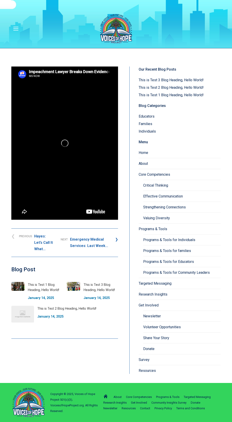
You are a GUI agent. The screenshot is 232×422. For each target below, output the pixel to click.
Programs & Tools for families (167, 251)
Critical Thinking (155, 185)
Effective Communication (163, 196)
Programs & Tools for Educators (168, 261)
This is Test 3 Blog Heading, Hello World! (171, 80)
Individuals (147, 131)
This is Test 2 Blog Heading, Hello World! (171, 87)
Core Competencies (154, 174)
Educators (147, 116)
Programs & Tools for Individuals (169, 240)
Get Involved (149, 305)
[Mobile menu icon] (15, 28)
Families (145, 124)
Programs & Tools (153, 229)
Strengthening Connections (164, 207)
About (143, 163)
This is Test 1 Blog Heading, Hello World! (171, 95)
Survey (144, 360)
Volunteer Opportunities (162, 327)
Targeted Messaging (155, 283)
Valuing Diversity (156, 218)
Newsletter (152, 316)
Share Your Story (156, 338)
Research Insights (153, 294)
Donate (149, 349)
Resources (147, 370)
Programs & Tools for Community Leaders (176, 272)
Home (143, 153)
